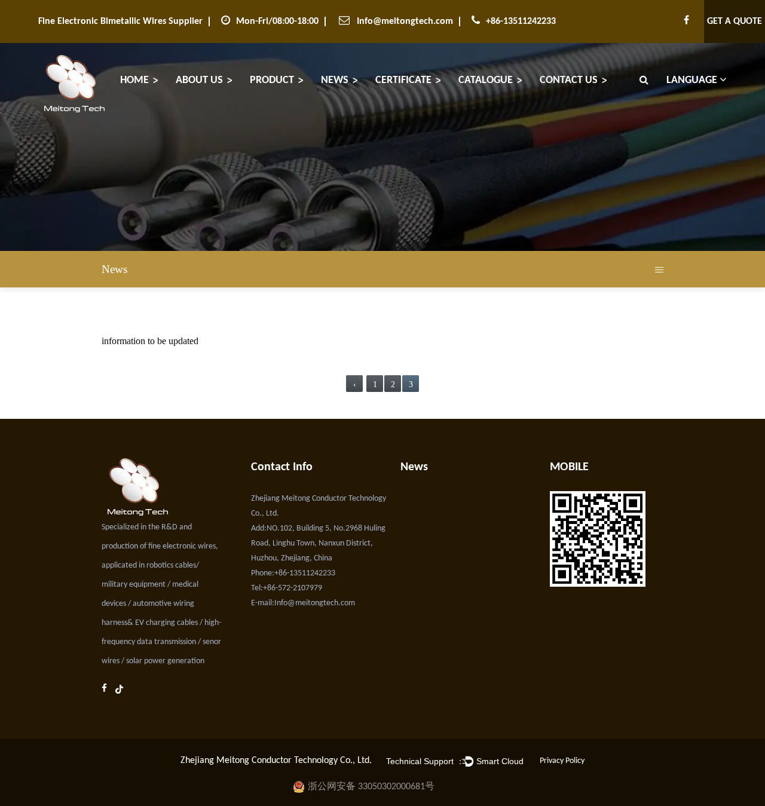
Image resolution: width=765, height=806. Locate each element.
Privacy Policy (562, 760)
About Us (199, 80)
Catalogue (485, 80)
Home (134, 80)
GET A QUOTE (734, 21)
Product (272, 80)
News (334, 80)
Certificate (403, 80)
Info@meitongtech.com (405, 21)
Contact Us (569, 80)
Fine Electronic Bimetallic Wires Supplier (120, 21)
